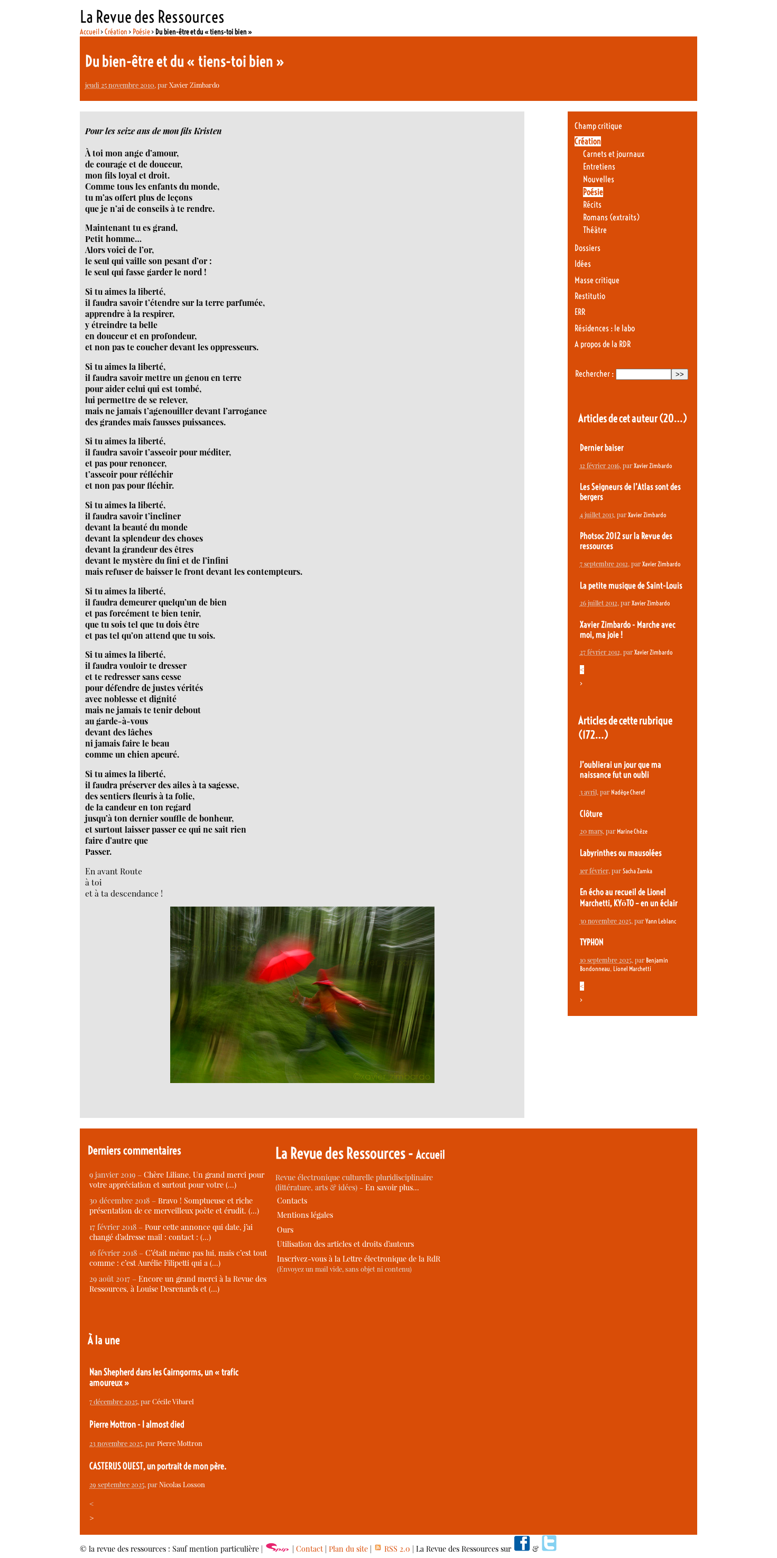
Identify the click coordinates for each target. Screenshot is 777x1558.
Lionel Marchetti (632, 969)
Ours (285, 1230)
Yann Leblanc (660, 921)
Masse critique (597, 280)
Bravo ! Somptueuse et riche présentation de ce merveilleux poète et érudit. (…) (174, 1206)
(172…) (593, 734)
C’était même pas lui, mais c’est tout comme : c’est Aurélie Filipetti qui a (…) (178, 1258)
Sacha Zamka (637, 871)
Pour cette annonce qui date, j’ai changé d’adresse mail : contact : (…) (171, 1232)
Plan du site (348, 1549)
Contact (309, 1549)
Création (116, 31)
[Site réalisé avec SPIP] (277, 1549)
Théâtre (595, 230)
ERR (580, 312)
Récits (592, 205)
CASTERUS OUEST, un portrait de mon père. (158, 1466)
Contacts (292, 1201)
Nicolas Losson (182, 1484)
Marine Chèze (632, 831)
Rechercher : (594, 374)
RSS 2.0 (396, 1549)
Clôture (591, 814)
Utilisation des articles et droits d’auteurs (345, 1244)
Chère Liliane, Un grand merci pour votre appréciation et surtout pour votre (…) (176, 1180)
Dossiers (587, 248)
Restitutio (590, 296)
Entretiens (599, 167)
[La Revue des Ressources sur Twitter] (549, 1549)
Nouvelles (598, 179)
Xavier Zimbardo (194, 84)
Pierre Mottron (179, 1443)
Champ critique (598, 126)
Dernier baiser (602, 448)
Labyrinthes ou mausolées (621, 853)
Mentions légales (305, 1215)
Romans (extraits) (611, 217)
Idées (583, 264)
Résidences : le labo (605, 328)
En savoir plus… (392, 1187)
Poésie (141, 31)
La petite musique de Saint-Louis (631, 586)
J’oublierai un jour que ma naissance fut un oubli (620, 770)
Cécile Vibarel (173, 1401)
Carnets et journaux (613, 154)
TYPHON (592, 942)
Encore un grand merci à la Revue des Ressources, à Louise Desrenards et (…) (177, 1284)
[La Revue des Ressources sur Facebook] (521, 1549)
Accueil (89, 31)
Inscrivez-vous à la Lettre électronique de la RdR (358, 1259)
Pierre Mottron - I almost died (136, 1424)
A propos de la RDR (603, 344)
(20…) (673, 418)
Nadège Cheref (628, 792)
